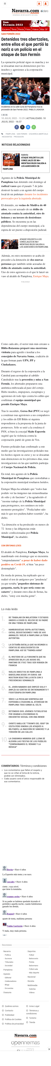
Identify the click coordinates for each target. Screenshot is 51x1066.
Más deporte (34, 973)
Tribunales (9, 962)
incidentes (7, 137)
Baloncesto (33, 958)
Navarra (7, 951)
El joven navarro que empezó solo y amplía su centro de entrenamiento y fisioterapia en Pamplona (29, 690)
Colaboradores (10, 981)
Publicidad (9, 1015)
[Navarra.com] (25, 11)
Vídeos (35, 29)
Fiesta (21, 29)
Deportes (32, 951)
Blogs (7, 985)
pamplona (10, 134)
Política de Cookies (13, 1019)
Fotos (28, 29)
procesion (19, 137)
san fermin (22, 134)
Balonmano (33, 966)
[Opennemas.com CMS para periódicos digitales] (25, 1045)
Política (8, 955)
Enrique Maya (40, 276)
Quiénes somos (11, 1006)
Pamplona (7, 970)
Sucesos (8, 958)
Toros (14, 29)
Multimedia (32, 985)
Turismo (32, 1018)
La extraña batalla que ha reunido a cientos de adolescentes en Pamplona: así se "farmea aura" (28, 648)
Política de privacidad (14, 1024)
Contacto (9, 1010)
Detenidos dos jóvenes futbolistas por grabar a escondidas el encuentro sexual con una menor (28, 714)
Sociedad (8, 966)
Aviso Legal (34, 1006)
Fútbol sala (33, 969)
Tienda (32, 1022)
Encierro (6, 29)
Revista (31, 981)
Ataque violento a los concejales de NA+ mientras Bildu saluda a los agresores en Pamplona (24, 163)
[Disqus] (25, 824)
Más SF (44, 29)
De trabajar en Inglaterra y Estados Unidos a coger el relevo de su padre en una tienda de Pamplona (28, 620)
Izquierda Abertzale (38, 134)
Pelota (31, 962)
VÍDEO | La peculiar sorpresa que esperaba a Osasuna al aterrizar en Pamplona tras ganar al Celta (28, 702)
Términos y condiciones (33, 765)
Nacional (31, 977)
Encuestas (9, 988)
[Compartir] (16, 126)
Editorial (8, 978)
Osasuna (7, 992)
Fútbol (31, 955)
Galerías (32, 989)
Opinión (6, 974)
